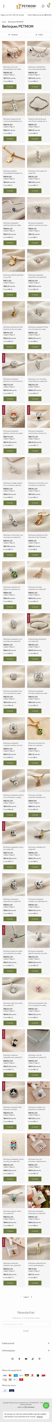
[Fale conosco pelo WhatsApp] (46, 1405)
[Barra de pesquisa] (43, 6)
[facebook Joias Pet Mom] (19, 1359)
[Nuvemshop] (26, 1407)
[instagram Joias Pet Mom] (12, 1359)
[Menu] (4, 6)
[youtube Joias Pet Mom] (26, 1359)
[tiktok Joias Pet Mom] (33, 1359)
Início (4, 22)
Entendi (40, 1417)
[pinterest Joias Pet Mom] (39, 1359)
